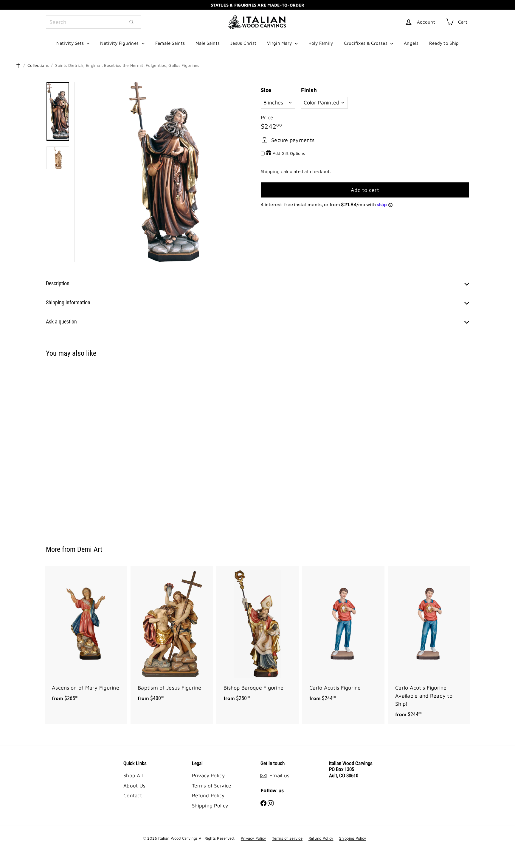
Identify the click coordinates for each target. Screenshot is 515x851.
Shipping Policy (210, 806)
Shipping (270, 171)
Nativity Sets (70, 43)
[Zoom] (164, 172)
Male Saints (208, 43)
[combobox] (93, 22)
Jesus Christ (243, 43)
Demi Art (89, 549)
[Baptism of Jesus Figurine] (172, 637)
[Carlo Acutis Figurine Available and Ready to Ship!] (429, 645)
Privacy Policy (208, 775)
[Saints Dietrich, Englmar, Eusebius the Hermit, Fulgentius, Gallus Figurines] (78, 447)
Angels (411, 43)
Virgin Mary (280, 43)
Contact (132, 795)
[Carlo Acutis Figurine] (343, 637)
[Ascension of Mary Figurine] (86, 637)
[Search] (131, 22)
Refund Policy (208, 795)
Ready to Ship (444, 43)
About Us (134, 786)
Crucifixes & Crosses (366, 43)
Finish (309, 90)
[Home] (18, 65)
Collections (38, 65)
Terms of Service (211, 786)
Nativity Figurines (120, 43)
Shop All (133, 775)
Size (266, 90)
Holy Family (320, 43)
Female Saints (170, 43)
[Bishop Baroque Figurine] (257, 637)
